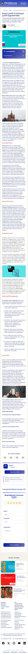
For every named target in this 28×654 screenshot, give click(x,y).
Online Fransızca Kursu (6, 617)
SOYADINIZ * (6, 518)
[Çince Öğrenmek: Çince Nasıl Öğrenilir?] (8, 579)
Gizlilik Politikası (14, 652)
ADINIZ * (5, 511)
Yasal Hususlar (6, 652)
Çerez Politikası (22, 652)
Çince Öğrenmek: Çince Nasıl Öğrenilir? (21, 577)
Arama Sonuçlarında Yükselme (19, 621)
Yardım (2, 608)
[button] (14, 54)
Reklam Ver (17, 629)
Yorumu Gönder (14, 545)
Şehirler (16, 609)
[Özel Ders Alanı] (9, 3)
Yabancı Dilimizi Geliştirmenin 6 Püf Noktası (20, 564)
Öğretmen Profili (14, 472)
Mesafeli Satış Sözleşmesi (20, 616)
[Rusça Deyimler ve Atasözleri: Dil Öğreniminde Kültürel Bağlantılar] (6, 592)
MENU (24, 3)
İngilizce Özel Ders (19, 608)
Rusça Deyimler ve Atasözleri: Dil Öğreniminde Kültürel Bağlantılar (19, 590)
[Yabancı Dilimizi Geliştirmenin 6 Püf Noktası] (8, 566)
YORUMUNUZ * (7, 527)
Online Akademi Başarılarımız (4, 622)
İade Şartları (17, 617)
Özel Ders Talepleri (5, 606)
